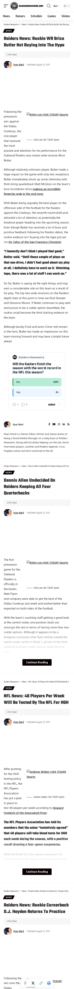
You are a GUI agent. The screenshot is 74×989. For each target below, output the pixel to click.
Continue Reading (37, 662)
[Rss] (68, 424)
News (9, 31)
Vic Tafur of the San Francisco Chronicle (34, 242)
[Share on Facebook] (25, 983)
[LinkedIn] (63, 424)
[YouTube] (54, 424)
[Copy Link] (41, 983)
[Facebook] (49, 424)
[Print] (49, 983)
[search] (48, 6)
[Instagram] (59, 424)
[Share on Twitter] (33, 983)
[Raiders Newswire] (26, 6)
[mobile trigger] (7, 6)
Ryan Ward (18, 64)
